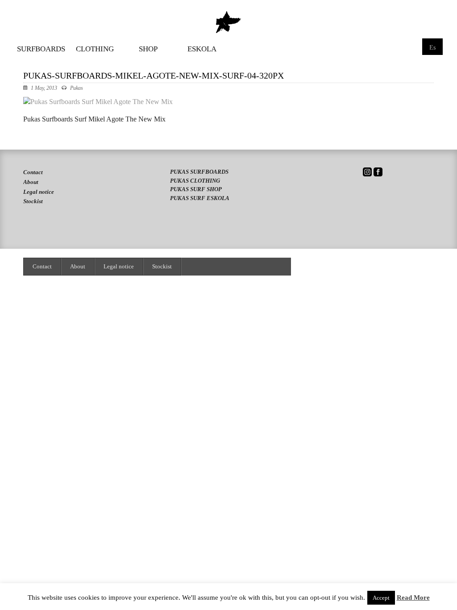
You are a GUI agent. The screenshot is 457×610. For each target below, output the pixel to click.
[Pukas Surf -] (228, 22)
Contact (33, 172)
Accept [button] (381, 597)
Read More (413, 597)
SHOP (148, 49)
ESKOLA (201, 49)
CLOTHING (95, 49)
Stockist (33, 201)
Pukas (76, 88)
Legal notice (38, 191)
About (30, 182)
